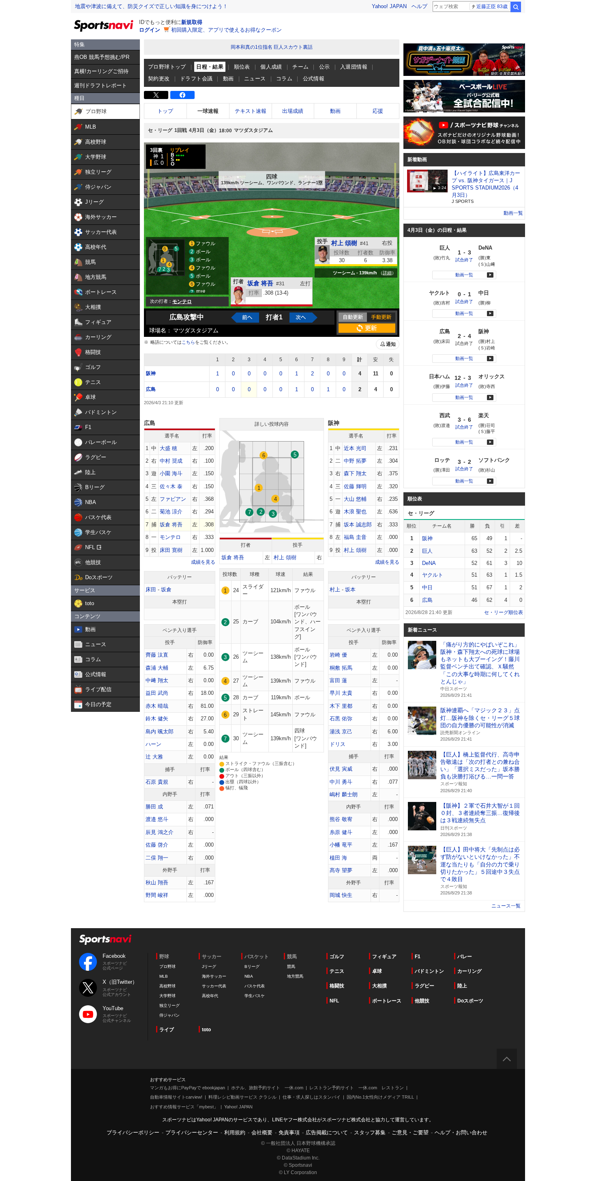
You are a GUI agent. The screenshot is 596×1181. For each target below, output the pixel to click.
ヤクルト (432, 575)
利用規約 (234, 1132)
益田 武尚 (157, 693)
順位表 (242, 67)
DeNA (429, 563)
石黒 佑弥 (341, 718)
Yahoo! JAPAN (389, 6)
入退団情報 (353, 67)
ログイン (149, 30)
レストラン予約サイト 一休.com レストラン (356, 1087)
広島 (151, 389)
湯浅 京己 (341, 731)
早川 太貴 (341, 693)
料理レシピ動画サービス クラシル (242, 1097)
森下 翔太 (355, 473)
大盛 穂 (168, 448)
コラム (284, 78)
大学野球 (167, 996)
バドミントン (429, 971)
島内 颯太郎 (160, 731)
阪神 (151, 373)
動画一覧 (513, 213)
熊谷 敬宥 (341, 819)
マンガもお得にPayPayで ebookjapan (187, 1087)
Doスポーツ (470, 1001)
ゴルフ (337, 956)
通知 (391, 344)
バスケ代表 (254, 986)
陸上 (462, 986)
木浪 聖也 (355, 512)
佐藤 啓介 (157, 845)
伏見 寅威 (341, 769)
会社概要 (261, 1132)
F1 (417, 956)
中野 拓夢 (355, 461)
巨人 (427, 551)
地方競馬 (295, 976)
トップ (165, 111)
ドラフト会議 (196, 78)
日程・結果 (209, 67)
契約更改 (159, 78)
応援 (378, 111)
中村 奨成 (171, 461)
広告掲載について (327, 1132)
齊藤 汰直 (157, 655)
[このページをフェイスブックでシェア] (182, 95)
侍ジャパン (169, 1015)
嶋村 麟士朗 (344, 794)
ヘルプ (419, 6)
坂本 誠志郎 (358, 525)
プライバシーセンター (191, 1132)
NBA (248, 976)
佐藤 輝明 (355, 486)
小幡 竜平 (341, 845)
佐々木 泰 (171, 486)
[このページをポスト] (156, 95)
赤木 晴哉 (157, 706)
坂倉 (166, 589)
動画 (228, 78)
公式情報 (314, 78)
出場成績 (292, 111)
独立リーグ (169, 1005)
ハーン (153, 744)
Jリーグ (209, 966)
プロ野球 (167, 966)
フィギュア (384, 956)
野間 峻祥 (157, 895)
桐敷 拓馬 (341, 668)
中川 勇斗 (341, 782)
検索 (515, 7)
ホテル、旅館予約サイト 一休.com (267, 1087)
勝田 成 (154, 807)
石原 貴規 (157, 782)
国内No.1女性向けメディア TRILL (380, 1097)
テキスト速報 (250, 111)
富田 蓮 (338, 680)
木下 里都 (341, 706)
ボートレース (386, 1001)
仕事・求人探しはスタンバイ (312, 1097)
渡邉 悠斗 (157, 819)
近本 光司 (355, 448)
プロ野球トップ (167, 67)
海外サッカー (214, 976)
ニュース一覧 (506, 906)
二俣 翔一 (157, 858)
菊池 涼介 (171, 512)
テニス (337, 971)
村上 (335, 589)
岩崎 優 (338, 655)
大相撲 (379, 986)
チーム (300, 67)
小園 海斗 (171, 473)
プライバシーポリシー (133, 1132)
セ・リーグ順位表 (503, 612)
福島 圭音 (355, 537)
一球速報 (208, 111)
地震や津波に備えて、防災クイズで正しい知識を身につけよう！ (151, 6)
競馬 (291, 966)
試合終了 (464, 259)
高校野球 (167, 986)
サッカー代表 (214, 986)
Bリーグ (251, 966)
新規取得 (191, 22)
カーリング (469, 971)
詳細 (387, 272)
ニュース (255, 78)
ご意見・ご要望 (410, 1132)
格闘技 (337, 986)
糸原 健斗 (341, 832)
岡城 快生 (341, 895)
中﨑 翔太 (157, 680)
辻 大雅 (154, 757)
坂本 (350, 589)
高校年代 (210, 996)
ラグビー (424, 986)
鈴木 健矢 (157, 718)
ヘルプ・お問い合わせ (461, 1132)
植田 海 (338, 858)
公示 (324, 67)
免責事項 (289, 1132)
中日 (427, 587)
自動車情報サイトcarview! (176, 1097)
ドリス (337, 744)
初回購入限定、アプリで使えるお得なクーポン (226, 30)
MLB (163, 976)
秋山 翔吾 (157, 882)
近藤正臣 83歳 (492, 6)
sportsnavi (105, 940)
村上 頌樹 (344, 242)
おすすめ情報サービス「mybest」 (184, 1106)
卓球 (377, 971)
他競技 (422, 1001)
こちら (188, 342)
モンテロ (170, 537)
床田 (151, 589)
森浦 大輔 (157, 668)
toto (206, 1029)
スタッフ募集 (370, 1132)
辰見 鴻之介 (160, 832)
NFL (334, 1001)
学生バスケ (254, 996)
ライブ (166, 1029)
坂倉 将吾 (260, 283)
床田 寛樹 (171, 550)
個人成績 (271, 67)
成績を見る (203, 562)
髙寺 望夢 (341, 870)
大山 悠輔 (355, 499)
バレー (464, 956)
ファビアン (173, 499)
